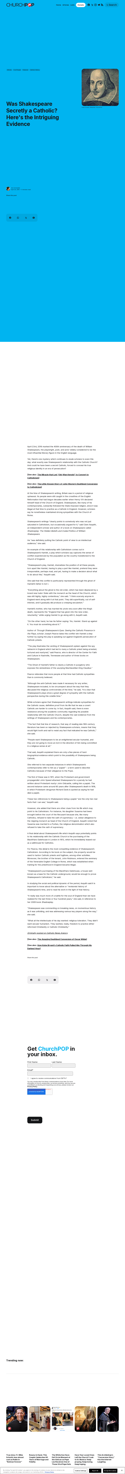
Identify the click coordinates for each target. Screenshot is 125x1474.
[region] (62, 1470)
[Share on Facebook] (10, 218)
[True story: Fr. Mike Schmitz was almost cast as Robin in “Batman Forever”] (17, 1419)
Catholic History (35, 70)
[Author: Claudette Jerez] (55, 1428)
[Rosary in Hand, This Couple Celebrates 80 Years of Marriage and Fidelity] (39, 1419)
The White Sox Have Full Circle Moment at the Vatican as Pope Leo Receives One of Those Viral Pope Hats (61, 1459)
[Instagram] (95, 5)
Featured (25, 70)
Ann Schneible (15, 188)
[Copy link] (34, 218)
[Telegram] (99, 5)
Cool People (17, 70)
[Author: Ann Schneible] (8, 189)
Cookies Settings (80, 1470)
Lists (73, 5)
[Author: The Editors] (9, 1428)
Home (58, 5)
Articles (65, 5)
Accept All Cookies (110, 1470)
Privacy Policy (32, 1086)
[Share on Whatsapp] (18, 218)
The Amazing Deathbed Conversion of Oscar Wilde (61, 939)
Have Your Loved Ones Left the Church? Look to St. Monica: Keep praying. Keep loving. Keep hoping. (84, 1459)
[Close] (122, 1470)
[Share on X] (26, 218)
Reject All (95, 1470)
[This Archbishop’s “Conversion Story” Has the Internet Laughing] (108, 1419)
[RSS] (102, 5)
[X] (92, 5)
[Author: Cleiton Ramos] (32, 1428)
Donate (81, 5)
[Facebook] (89, 5)
